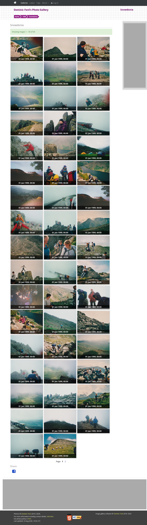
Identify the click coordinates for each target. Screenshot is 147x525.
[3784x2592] (27, 73)
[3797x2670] (27, 396)
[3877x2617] (93, 247)
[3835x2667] (60, 371)
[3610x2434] (27, 445)
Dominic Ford (26, 514)
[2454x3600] (27, 148)
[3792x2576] (93, 48)
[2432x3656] (27, 222)
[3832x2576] (27, 321)
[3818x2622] (93, 421)
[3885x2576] (27, 297)
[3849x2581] (27, 173)
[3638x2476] (27, 371)
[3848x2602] (93, 272)
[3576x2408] (60, 98)
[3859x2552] (93, 346)
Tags (38, 3)
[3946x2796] (93, 297)
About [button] (44, 3)
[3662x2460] (60, 396)
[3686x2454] (27, 421)
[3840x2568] (27, 48)
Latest (32, 3)
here (29, 519)
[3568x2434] (60, 222)
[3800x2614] (93, 148)
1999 (24, 17)
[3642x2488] (60, 272)
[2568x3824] (27, 247)
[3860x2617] (27, 123)
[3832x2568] (60, 346)
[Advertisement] (135, 55)
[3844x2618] (60, 48)
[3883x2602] (93, 371)
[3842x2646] (60, 173)
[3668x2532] (27, 346)
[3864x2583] (93, 222)
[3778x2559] (27, 272)
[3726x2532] (60, 197)
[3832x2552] (60, 73)
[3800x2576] (93, 173)
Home (17, 17)
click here (50, 516)
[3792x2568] (60, 123)
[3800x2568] (27, 98)
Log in (55, 3)
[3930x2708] (60, 421)
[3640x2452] (93, 123)
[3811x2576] (60, 247)
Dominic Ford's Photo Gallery (31, 9)
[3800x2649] (60, 297)
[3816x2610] (93, 73)
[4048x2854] (93, 321)
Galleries (24, 3)
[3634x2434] (60, 321)
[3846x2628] (93, 396)
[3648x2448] (93, 98)
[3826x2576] (27, 197)
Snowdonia (33, 17)
